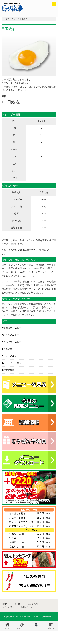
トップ (5, 19)
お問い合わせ (26, 607)
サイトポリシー (9, 607)
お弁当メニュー (11, 334)
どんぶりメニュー (12, 341)
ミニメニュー (10, 349)
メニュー (14, 19)
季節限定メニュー (12, 327)
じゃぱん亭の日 (32, 604)
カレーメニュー (11, 356)
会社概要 (17, 604)
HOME (5, 604)
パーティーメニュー (13, 363)
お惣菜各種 (9, 370)
